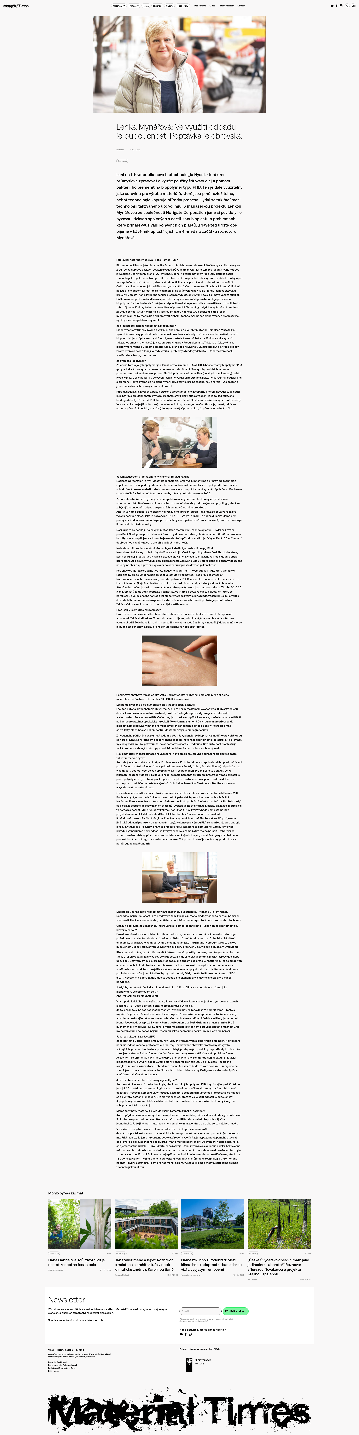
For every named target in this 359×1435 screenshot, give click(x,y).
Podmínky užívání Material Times (62, 1368)
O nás (212, 5)
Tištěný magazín (226, 5)
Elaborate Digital (70, 1365)
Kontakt (241, 5)
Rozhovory (122, 161)
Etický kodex (53, 1371)
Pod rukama (200, 5)
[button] (119, 5)
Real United (62, 1362)
